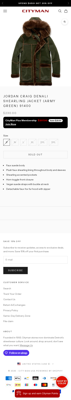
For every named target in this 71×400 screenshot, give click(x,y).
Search (7, 288)
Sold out (35, 154)
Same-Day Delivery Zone (16, 315)
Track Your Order (12, 293)
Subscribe (15, 270)
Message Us (26, 345)
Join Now (10, 124)
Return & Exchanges (14, 304)
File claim (8, 321)
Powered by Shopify (49, 371)
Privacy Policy (10, 310)
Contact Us (9, 299)
